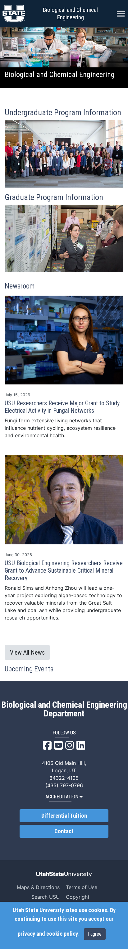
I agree (95, 934)
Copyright (77, 897)
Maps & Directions (38, 887)
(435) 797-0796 (64, 785)
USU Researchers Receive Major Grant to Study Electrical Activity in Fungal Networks (62, 406)
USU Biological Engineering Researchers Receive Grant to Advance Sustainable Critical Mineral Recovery (64, 570)
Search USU (45, 897)
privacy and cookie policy (47, 933)
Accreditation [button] (61, 796)
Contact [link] (64, 831)
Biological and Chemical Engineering (70, 13)
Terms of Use (81, 887)
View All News (27, 652)
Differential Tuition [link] (64, 815)
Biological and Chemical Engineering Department (64, 709)
